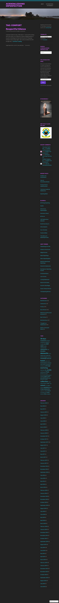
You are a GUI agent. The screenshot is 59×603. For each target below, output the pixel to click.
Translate (45, 39)
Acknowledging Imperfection (15, 5)
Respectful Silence (16, 29)
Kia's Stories (43, 309)
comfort (15, 45)
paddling (42, 372)
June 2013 (42, 586)
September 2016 (44, 472)
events (44, 355)
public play (22, 45)
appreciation (11, 45)
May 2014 (42, 553)
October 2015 (43, 502)
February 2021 (43, 403)
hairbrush (48, 358)
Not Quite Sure (43, 320)
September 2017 (44, 442)
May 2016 (42, 481)
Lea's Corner (43, 276)
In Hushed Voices (44, 273)
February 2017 (43, 460)
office (45, 370)
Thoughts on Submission (20, 31)
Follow (43, 82)
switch (46, 390)
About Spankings (44, 255)
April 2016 (42, 484)
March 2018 (43, 427)
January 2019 (43, 412)
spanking (46, 387)
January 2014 (43, 565)
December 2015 (44, 496)
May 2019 (42, 409)
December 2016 (44, 466)
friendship (43, 358)
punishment (45, 378)
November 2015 (44, 499)
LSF (46, 365)
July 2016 (42, 475)
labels (44, 364)
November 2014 (44, 535)
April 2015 (42, 520)
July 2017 (42, 448)
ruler (48, 383)
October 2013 (43, 574)
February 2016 (43, 490)
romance (45, 383)
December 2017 (44, 436)
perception (46, 373)
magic (48, 366)
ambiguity (48, 340)
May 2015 (42, 517)
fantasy (42, 356)
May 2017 (42, 454)
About (42, 4)
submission (47, 389)
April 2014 (42, 556)
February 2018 (43, 430)
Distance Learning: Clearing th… (46, 156)
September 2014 (44, 541)
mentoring (44, 368)
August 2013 (43, 580)
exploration (48, 355)
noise (18, 45)
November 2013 (44, 571)
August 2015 (43, 508)
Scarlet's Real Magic (45, 285)
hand (42, 361)
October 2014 (43, 538)
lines (50, 364)
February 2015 (43, 526)
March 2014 (43, 559)
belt (47, 344)
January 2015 (43, 529)
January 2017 (43, 463)
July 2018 (42, 418)
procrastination (43, 375)
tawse (49, 390)
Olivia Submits (43, 226)
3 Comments (27, 45)
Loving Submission (44, 279)
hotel (41, 362)
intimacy (49, 362)
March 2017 (43, 457)
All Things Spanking (45, 202)
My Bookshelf (50, 5)
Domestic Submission (45, 266)
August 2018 (43, 415)
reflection (44, 381)
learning (47, 364)
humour (45, 362)
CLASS (45, 346)
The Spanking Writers (45, 291)
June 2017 (42, 451)
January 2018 (43, 433)
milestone (42, 370)
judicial (41, 364)
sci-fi (46, 385)
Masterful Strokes (44, 282)
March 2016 (43, 487)
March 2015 (43, 523)
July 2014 (42, 547)
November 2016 (44, 469)
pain (45, 372)
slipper (48, 385)
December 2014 (44, 532)
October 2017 (43, 439)
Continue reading (17, 41)
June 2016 (42, 478)
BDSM (45, 344)
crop (48, 349)
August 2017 (43, 445)
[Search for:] (46, 52)
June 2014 (42, 550)
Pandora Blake (43, 232)
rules (50, 383)
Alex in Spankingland (45, 258)
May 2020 (42, 406)
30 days (43, 339)
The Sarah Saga (49, 4)
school (42, 385)
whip (45, 394)
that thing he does (43, 392)
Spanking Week (44, 193)
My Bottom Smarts (44, 223)
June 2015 (42, 514)
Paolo (47, 372)
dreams (50, 353)
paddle (49, 370)
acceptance (43, 340)
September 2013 (44, 577)
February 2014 (43, 562)
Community (43, 303)
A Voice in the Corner (45, 249)
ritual (41, 383)
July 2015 (42, 511)
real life (46, 379)
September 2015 (44, 505)
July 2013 (42, 583)
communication (43, 347)
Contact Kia (48, 27)
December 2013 (44, 568)
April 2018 (42, 424)
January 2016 (43, 493)
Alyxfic (42, 205)
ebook (41, 355)
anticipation (42, 342)
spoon (50, 387)
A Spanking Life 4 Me (45, 246)
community (43, 349)
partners (42, 373)
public (45, 376)
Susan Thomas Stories (45, 288)
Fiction (42, 306)
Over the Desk (43, 229)
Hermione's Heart (44, 213)
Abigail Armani (43, 252)
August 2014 (43, 544)
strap (42, 389)
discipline (42, 351)
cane (41, 346)
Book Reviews (43, 300)
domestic (44, 353)
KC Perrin (42, 216)
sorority (42, 387)
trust (48, 392)
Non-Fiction (43, 317)
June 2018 (42, 421)
